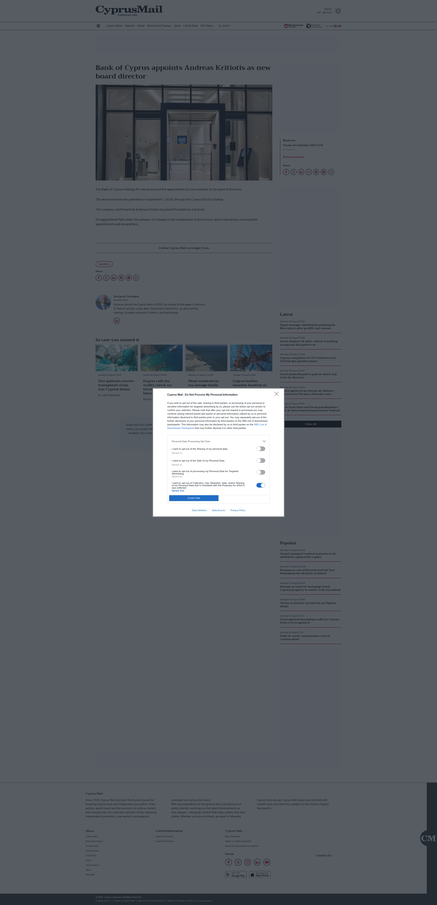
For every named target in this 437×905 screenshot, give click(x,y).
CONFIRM (194, 498)
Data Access (218, 510)
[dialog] (218, 452)
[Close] (277, 395)
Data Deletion (199, 510)
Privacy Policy (237, 510)
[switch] (260, 448)
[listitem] (218, 441)
